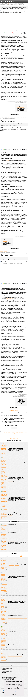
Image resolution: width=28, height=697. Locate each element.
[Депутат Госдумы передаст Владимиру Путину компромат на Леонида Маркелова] (4, 546)
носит (7, 160)
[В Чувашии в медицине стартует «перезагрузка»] (4, 535)
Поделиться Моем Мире (3, 1)
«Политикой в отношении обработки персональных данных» (14, 690)
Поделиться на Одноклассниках (5, 1)
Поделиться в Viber (9, 1)
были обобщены (9, 298)
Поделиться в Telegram (11, 1)
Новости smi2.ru (14, 438)
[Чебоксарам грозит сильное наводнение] (4, 527)
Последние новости (14, 410)
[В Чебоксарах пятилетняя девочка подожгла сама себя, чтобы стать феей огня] (4, 462)
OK (14, 694)
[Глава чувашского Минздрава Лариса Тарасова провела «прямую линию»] (4, 643)
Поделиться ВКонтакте (1, 1)
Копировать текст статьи (14, 1)
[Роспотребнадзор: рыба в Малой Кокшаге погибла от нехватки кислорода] (4, 655)
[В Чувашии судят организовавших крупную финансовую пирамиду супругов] (4, 631)
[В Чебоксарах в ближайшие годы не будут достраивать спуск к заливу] (4, 564)
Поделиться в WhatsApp (7, 1)
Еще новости (14, 427)
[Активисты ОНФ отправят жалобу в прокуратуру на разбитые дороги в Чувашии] (4, 514)
